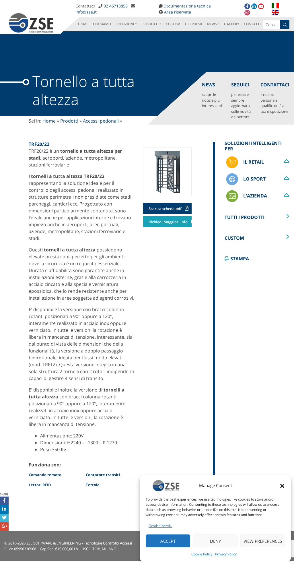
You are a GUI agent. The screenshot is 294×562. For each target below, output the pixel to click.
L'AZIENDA (254, 196)
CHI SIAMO (102, 24)
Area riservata (177, 12)
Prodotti (69, 121)
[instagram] (247, 12)
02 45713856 (116, 6)
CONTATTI (252, 24)
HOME (83, 24)
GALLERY (231, 24)
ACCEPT (168, 541)
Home (49, 121)
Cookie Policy (201, 554)
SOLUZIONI (125, 24)
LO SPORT (254, 179)
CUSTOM (173, 24)
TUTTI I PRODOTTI (244, 217)
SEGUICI (241, 100)
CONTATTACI (274, 98)
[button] (282, 485)
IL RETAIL (253, 162)
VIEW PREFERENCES (263, 541)
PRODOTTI (150, 24)
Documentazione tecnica (187, 6)
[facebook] (247, 6)
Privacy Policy (226, 554)
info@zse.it (86, 12)
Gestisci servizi (160, 525)
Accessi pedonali (101, 121)
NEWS (212, 24)
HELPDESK (194, 24)
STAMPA (239, 258)
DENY (215, 541)
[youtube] (261, 6)
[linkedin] (254, 6)
